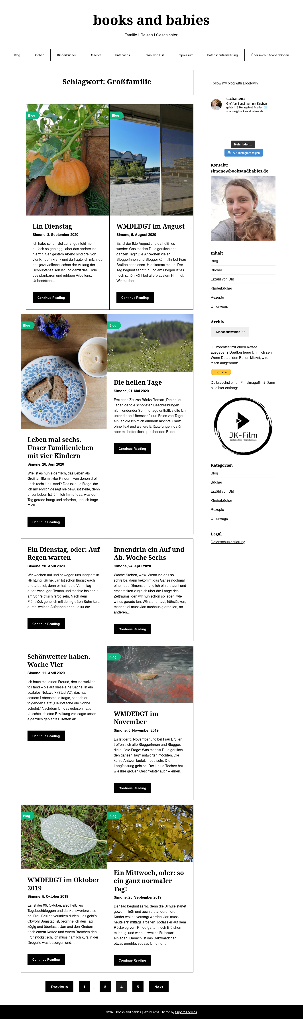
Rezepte (95, 55)
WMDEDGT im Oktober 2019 (64, 884)
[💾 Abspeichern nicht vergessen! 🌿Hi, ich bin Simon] (234, 122)
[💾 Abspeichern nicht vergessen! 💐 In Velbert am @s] (251, 133)
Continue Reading (51, 297)
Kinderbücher (66, 55)
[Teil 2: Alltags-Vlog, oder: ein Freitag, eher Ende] (218, 122)
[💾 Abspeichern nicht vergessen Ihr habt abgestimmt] (268, 122)
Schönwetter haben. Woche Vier (59, 660)
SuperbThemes (186, 1012)
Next (158, 987)
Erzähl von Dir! (154, 55)
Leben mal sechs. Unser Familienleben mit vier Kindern (60, 447)
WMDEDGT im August (150, 226)
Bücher (39, 55)
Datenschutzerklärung (222, 55)
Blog (17, 55)
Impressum (185, 55)
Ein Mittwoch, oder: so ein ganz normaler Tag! (149, 880)
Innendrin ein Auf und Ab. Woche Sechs (149, 553)
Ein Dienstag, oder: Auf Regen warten (64, 553)
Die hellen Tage (138, 382)
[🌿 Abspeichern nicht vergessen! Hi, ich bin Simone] (251, 122)
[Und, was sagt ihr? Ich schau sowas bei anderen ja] (218, 133)
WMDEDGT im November (136, 717)
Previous (59, 987)
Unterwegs (122, 55)
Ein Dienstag (52, 226)
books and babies (151, 19)
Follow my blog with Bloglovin (234, 83)
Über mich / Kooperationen (270, 55)
